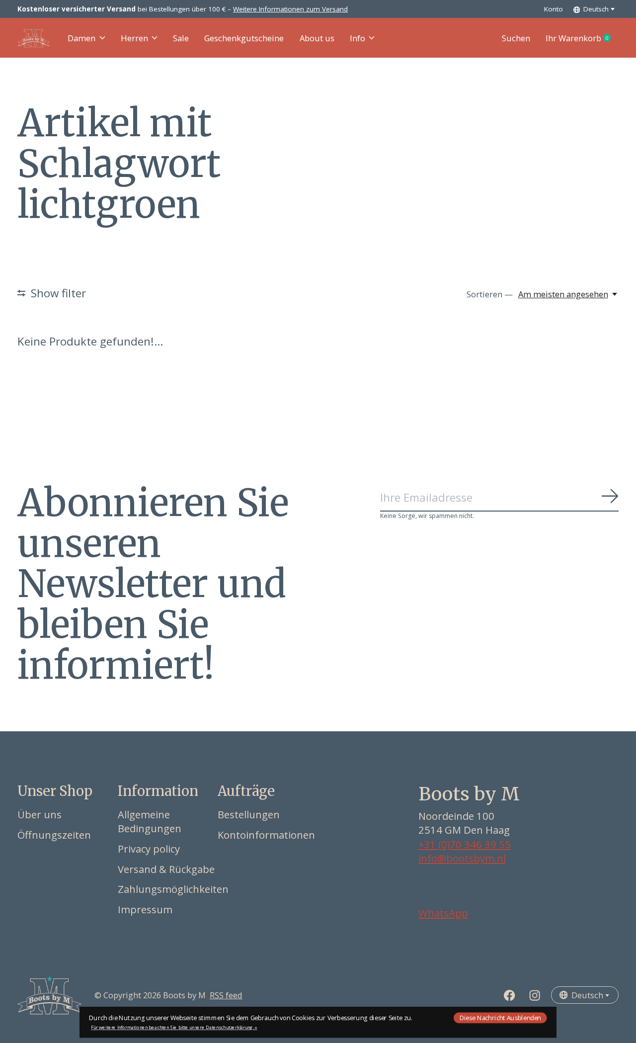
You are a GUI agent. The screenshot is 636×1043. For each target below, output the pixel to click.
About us (317, 38)
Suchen (516, 38)
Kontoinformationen (266, 835)
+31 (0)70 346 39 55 (464, 844)
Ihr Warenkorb (582, 38)
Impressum (145, 909)
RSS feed (226, 995)
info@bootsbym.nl (462, 858)
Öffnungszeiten (54, 835)
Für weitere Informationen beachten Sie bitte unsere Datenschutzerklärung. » (174, 1027)
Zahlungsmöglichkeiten (173, 889)
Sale (181, 38)
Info (357, 38)
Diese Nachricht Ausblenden (500, 1017)
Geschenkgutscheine (244, 38)
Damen (81, 38)
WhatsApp (443, 913)
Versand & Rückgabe (166, 869)
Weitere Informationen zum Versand (290, 8)
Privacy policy (149, 849)
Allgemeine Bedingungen (149, 821)
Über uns (39, 814)
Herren (134, 38)
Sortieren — (490, 294)
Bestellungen (249, 814)
